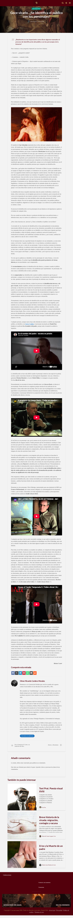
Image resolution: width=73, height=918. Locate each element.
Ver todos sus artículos (27, 735)
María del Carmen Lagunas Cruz (49, 836)
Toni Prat (44, 807)
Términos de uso (39, 912)
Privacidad (59, 910)
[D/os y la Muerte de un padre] (21, 854)
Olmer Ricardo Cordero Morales (37, 21)
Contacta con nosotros (44, 882)
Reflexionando (36, 8)
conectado (26, 763)
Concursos (41, 887)
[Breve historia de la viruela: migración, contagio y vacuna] (21, 825)
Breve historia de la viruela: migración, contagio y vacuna (49, 820)
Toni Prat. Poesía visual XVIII (51, 790)
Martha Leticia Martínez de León (49, 865)
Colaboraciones (7, 875)
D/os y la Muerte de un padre (51, 847)
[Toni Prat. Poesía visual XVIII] (21, 797)
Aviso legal (52, 910)
